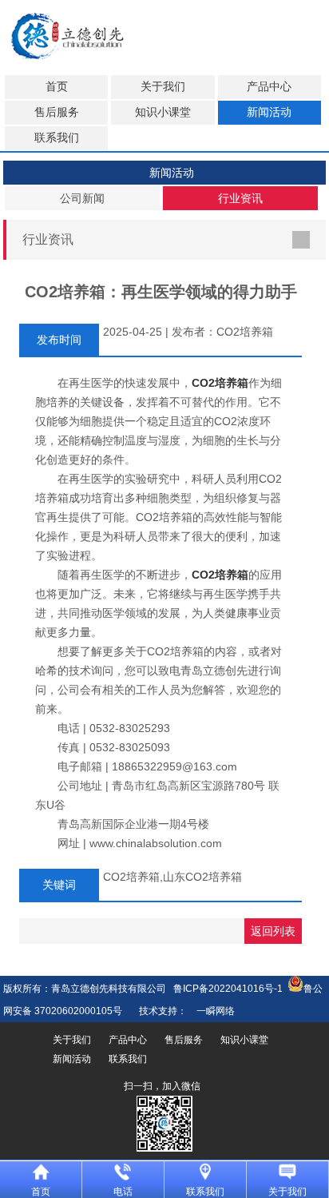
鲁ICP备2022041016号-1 (228, 988)
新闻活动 (269, 112)
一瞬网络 (211, 1011)
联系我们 (56, 138)
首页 (57, 87)
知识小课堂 (163, 112)
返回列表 (273, 931)
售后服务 (56, 112)
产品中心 (269, 87)
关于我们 (163, 87)
